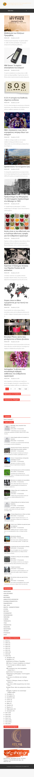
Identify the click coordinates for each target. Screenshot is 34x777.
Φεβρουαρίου (10, 709)
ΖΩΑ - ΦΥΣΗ (7, 605)
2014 (6, 718)
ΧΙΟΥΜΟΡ (6, 630)
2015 (6, 716)
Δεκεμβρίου (10, 657)
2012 (6, 721)
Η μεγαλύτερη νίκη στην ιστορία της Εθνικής (20, 546)
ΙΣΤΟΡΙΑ (6, 609)
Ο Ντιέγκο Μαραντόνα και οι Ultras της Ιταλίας (20, 514)
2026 (6, 641)
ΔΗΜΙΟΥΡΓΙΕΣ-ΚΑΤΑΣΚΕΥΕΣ (11, 599)
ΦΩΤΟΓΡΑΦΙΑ (7, 629)
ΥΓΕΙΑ (5, 623)
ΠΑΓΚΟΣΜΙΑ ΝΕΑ (8, 615)
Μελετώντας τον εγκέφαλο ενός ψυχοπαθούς (20, 480)
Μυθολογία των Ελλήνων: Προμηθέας (15, 661)
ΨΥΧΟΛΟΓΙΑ (7, 632)
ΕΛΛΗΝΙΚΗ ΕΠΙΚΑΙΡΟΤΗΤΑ (10, 601)
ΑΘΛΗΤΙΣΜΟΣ (7, 591)
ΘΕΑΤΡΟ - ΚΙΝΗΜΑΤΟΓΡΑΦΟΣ (11, 607)
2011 (6, 723)
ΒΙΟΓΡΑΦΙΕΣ (7, 597)
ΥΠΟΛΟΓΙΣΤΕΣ (7, 625)
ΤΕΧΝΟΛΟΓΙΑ (7, 621)
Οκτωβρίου (9, 694)
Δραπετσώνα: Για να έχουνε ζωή (17, 167)
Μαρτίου (9, 707)
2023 (6, 646)
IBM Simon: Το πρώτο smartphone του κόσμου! (18, 663)
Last (26, 388)
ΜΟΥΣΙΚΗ (6, 611)
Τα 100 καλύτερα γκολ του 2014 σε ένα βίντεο (20, 470)
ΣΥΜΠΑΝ (6, 619)
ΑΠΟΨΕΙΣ (6, 595)
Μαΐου (8, 703)
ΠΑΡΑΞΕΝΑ (6, 617)
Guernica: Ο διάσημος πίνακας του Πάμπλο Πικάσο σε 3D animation (16, 268)
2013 (6, 720)
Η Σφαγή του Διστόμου (15, 567)
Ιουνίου (9, 701)
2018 (6, 655)
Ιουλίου (9, 699)
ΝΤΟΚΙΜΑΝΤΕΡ (8, 613)
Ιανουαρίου (9, 710)
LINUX (5, 634)
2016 (6, 714)
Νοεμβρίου (9, 659)
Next (20, 388)
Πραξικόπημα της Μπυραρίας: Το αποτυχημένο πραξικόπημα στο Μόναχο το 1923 (16, 199)
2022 (6, 648)
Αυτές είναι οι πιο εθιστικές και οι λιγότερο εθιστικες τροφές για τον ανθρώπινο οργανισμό (17, 233)
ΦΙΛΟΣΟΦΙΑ (7, 627)
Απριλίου (9, 705)
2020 (6, 652)
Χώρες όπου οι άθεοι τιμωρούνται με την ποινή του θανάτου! (16, 302)
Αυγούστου (10, 697)
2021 (6, 650)
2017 (6, 712)
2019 (6, 654)
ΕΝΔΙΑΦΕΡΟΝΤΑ (8, 603)
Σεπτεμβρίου (10, 696)
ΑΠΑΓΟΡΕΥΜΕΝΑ (8, 593)
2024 (6, 644)
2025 (6, 642)
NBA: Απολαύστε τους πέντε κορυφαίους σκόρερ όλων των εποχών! (16, 132)
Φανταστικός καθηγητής (16, 536)
